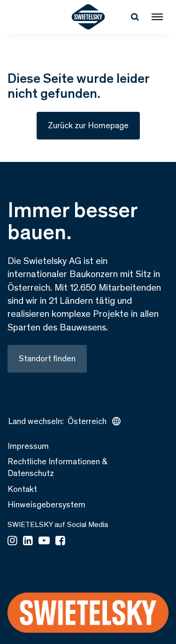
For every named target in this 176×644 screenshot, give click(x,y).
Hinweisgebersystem (46, 504)
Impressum (28, 446)
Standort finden (47, 358)
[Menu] (157, 17)
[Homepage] (88, 16)
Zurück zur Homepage (88, 125)
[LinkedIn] (28, 541)
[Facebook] (60, 541)
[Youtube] (44, 541)
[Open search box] (134, 17)
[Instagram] (12, 541)
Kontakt (22, 489)
